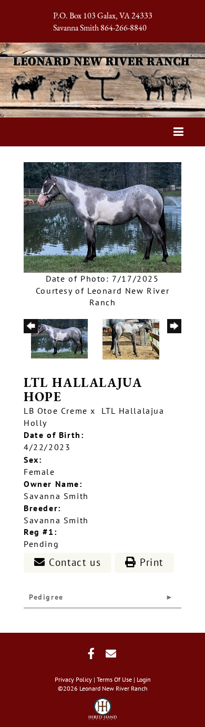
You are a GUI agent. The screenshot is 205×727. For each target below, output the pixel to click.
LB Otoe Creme (56, 410)
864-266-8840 (123, 28)
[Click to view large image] (102, 216)
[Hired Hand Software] (102, 706)
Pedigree (46, 597)
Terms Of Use (114, 679)
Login (144, 679)
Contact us (73, 562)
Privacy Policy (73, 679)
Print (149, 562)
